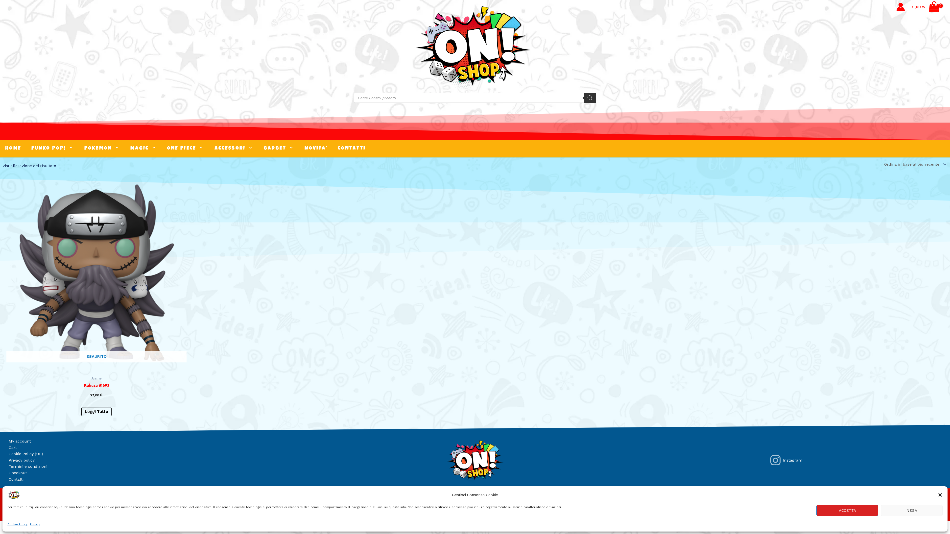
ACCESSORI (230, 148)
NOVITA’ (316, 148)
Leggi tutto (96, 411)
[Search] (590, 98)
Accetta (847, 510)
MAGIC (139, 148)
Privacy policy (22, 460)
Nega (911, 510)
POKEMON (98, 148)
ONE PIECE (181, 148)
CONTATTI (352, 148)
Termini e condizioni (28, 466)
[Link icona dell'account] (900, 6)
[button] (940, 494)
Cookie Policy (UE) (26, 453)
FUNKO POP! (48, 148)
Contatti (16, 479)
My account (20, 441)
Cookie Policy (17, 524)
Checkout (18, 472)
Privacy (35, 524)
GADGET (275, 148)
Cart (13, 447)
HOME (13, 148)
